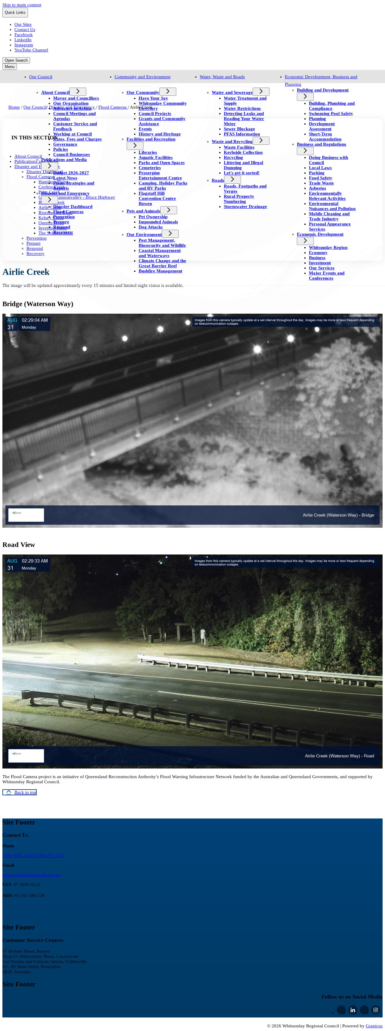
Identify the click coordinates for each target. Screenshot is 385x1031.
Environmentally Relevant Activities (327, 196)
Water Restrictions (242, 108)
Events (145, 128)
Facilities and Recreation (151, 139)
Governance (65, 144)
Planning (317, 118)
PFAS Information (242, 134)
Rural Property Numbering (239, 199)
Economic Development (320, 234)
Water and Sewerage (232, 92)
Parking (317, 172)
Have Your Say (153, 98)
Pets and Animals (143, 211)
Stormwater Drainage (245, 206)
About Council (55, 92)
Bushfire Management (160, 271)
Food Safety (320, 177)
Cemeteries (150, 167)
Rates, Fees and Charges (77, 139)
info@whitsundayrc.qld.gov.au (31, 874)
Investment (320, 262)
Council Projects (155, 113)
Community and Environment (143, 76)
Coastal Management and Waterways (160, 253)
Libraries (148, 152)
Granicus (374, 1025)
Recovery (62, 232)
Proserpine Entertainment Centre (160, 175)
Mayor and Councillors (76, 98)
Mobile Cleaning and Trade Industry (329, 216)
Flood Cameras (68, 211)
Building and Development (323, 90)
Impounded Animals (158, 221)
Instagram (375, 1009)
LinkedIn (352, 1009)
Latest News (65, 177)
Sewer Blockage (239, 128)
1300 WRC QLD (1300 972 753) (33, 855)
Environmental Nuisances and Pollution (332, 206)
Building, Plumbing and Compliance (332, 106)
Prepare (61, 221)
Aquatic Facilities (156, 157)
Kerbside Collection (243, 152)
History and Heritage (160, 134)
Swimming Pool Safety (331, 113)
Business (317, 257)
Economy (318, 252)
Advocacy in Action (72, 108)
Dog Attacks (151, 227)
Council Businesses (71, 154)
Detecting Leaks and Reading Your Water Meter (244, 118)
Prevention (64, 216)
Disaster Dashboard (72, 206)
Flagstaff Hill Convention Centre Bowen (157, 198)
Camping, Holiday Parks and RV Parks (163, 186)
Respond (61, 227)
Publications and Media (64, 159)
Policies (60, 149)
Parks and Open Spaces (162, 162)
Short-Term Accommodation (325, 136)
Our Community (143, 92)
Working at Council (72, 134)
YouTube (364, 1009)
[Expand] (37, 83)
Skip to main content (21, 4)
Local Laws (320, 167)
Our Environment (144, 234)
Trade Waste (321, 183)
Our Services (321, 268)
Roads (218, 180)
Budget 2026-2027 (71, 172)
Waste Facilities (239, 147)
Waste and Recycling (232, 141)
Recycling (233, 157)
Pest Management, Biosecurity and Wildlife (162, 243)
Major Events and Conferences (326, 276)
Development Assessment (322, 126)
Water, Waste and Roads (222, 76)
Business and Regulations (321, 144)
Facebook (341, 1009)
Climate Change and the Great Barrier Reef (162, 263)
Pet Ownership (153, 216)
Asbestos (317, 188)
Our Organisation (70, 103)
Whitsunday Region (328, 247)
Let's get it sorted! (242, 172)
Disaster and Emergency (65, 193)
